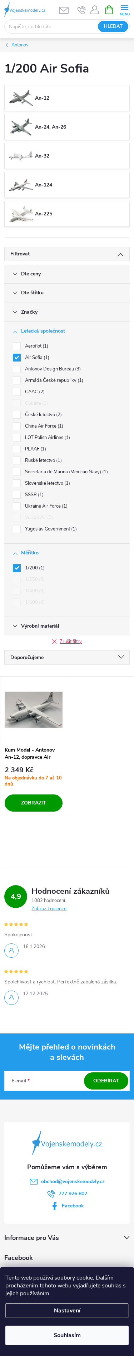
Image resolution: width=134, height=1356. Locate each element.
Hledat (113, 26)
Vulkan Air (38, 517)
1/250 (34, 579)
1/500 (34, 602)
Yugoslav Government (50, 529)
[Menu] (124, 9)
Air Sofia (36, 357)
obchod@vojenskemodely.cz (73, 1181)
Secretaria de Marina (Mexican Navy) (65, 472)
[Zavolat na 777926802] (81, 10)
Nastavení (67, 1311)
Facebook (73, 1205)
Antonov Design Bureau (52, 369)
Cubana (35, 403)
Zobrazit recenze (48, 909)
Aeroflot (36, 346)
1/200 (34, 568)
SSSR (33, 495)
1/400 (34, 591)
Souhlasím (67, 1335)
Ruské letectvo (42, 460)
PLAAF (35, 449)
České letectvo (42, 415)
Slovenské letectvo (47, 483)
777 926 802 (73, 1193)
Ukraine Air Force (45, 506)
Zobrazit (33, 802)
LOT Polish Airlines (47, 437)
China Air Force (43, 426)
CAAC (34, 392)
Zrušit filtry (71, 641)
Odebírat (106, 1080)
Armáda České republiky (53, 380)
